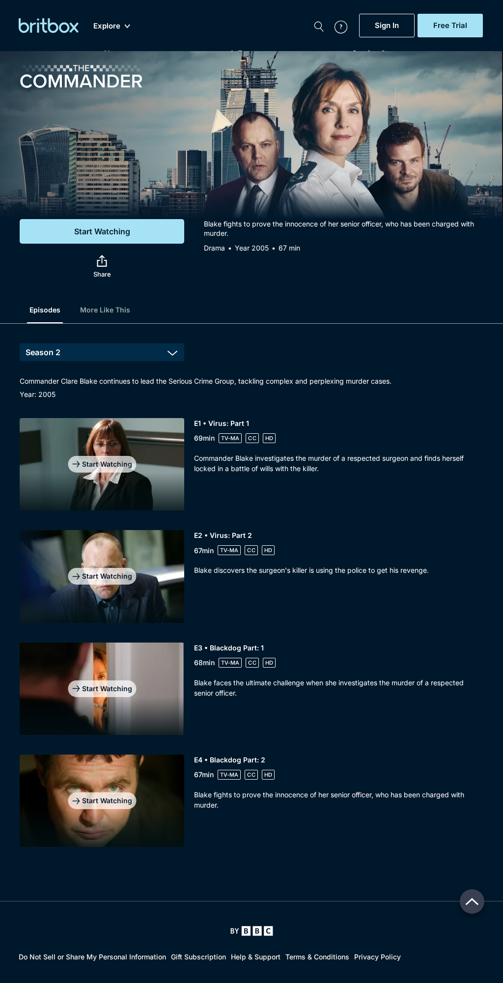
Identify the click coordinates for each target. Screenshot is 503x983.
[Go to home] (251, 931)
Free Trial (450, 25)
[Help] (336, 25)
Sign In (387, 25)
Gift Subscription (198, 957)
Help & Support (255, 957)
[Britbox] (49, 25)
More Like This (105, 310)
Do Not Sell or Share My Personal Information (92, 957)
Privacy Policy (377, 957)
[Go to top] (472, 901)
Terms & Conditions (317, 957)
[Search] (318, 25)
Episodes (44, 310)
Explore (106, 26)
